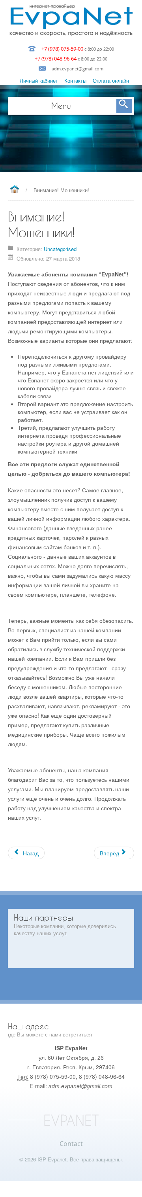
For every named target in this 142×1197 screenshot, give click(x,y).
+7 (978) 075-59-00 (62, 48)
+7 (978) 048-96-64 (56, 58)
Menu (61, 105)
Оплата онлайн (111, 80)
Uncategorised (60, 249)
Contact (71, 1144)
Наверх (71, 1189)
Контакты (75, 80)
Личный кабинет (39, 80)
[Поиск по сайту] (124, 106)
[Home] (14, 190)
